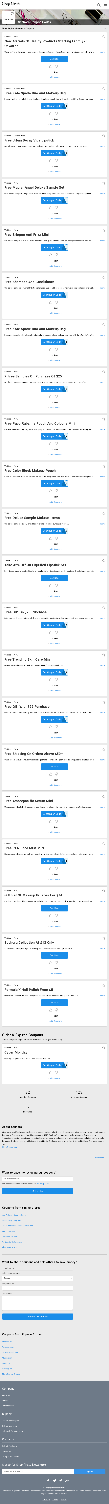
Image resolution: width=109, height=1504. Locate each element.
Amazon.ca (7, 1342)
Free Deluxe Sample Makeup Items (32, 518)
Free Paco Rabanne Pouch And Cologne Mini (39, 423)
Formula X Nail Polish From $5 (28, 990)
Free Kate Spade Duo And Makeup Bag (35, 93)
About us (6, 1395)
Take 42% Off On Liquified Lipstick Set (35, 565)
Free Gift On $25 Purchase (25, 612)
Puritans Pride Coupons (12, 1242)
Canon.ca (6, 1363)
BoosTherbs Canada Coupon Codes (17, 1226)
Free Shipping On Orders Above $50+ (33, 754)
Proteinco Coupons (10, 1237)
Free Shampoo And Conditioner (29, 282)
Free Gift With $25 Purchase (27, 707)
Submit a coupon (9, 1426)
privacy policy (42, 1184)
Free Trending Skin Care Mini (27, 659)
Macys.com (7, 1358)
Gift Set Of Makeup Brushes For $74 (33, 895)
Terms (55, 1499)
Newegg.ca (7, 1369)
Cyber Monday (15, 1052)
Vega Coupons (8, 1231)
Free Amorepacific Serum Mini (28, 801)
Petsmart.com (8, 1347)
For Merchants (8, 1406)
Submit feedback (9, 1446)
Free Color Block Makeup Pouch (30, 471)
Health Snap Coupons (11, 1220)
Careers (5, 1401)
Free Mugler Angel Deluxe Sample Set (34, 188)
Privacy (64, 1499)
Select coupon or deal (11, 1273)
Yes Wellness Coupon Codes (14, 1215)
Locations (6, 1451)
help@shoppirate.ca (10, 1456)
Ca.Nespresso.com (10, 1352)
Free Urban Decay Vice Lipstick (29, 140)
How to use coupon (10, 1421)
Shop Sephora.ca (9, 1147)
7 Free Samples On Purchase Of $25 (33, 376)
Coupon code (8, 1284)
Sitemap (46, 1499)
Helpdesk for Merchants (12, 1431)
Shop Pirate (11, 4)
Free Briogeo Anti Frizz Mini (26, 235)
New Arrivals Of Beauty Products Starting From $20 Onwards (46, 43)
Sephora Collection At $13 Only (29, 943)
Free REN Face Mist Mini (24, 848)
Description (7, 1293)
